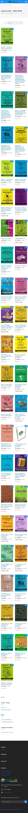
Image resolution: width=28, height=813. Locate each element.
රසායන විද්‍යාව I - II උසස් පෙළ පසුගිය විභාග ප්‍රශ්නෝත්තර (20, 595)
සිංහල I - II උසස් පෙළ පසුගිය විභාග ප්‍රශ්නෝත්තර (21, 535)
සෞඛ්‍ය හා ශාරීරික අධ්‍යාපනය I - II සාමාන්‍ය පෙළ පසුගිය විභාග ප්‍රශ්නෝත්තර (21, 326)
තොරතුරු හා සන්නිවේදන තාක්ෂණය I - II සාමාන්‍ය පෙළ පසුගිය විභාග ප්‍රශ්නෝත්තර (6, 267)
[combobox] (14, 5)
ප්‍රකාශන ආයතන (9, 13)
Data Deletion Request (5, 772)
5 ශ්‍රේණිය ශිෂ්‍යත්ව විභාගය (20, 238)
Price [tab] (2, 715)
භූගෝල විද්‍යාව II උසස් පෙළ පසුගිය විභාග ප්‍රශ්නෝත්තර (6, 297)
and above (7, 721)
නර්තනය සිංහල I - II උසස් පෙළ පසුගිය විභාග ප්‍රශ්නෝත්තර (20, 445)
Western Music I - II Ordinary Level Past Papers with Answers (6, 445)
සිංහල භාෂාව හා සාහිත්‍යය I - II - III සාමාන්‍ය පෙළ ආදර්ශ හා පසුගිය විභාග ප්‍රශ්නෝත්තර (21, 209)
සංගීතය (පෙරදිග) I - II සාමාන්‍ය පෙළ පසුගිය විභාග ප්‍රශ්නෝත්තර (20, 416)
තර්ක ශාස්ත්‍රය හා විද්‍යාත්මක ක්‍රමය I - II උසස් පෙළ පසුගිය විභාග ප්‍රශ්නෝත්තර (7, 506)
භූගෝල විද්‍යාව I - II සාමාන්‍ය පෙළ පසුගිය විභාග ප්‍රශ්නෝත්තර (21, 386)
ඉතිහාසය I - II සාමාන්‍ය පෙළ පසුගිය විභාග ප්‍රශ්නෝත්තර (7, 180)
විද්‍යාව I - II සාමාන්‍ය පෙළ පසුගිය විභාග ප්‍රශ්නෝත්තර (6, 385)
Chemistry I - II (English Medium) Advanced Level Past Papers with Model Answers (6, 148)
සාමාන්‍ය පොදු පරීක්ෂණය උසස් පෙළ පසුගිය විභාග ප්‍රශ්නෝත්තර (6, 475)
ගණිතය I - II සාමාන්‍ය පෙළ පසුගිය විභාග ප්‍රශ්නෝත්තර (20, 180)
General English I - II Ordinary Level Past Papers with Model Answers (20, 475)
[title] (26, 811)
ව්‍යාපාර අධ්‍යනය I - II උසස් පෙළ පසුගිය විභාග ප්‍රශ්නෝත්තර (20, 565)
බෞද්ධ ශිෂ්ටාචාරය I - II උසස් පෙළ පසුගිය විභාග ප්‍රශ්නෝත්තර (6, 595)
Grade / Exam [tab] (5, 703)
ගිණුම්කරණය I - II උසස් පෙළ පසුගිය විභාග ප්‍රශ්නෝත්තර (20, 654)
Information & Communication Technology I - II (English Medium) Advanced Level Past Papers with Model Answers (20, 79)
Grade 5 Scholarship (6, 709)
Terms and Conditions (5, 775)
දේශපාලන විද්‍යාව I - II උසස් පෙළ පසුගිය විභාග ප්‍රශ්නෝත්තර (7, 536)
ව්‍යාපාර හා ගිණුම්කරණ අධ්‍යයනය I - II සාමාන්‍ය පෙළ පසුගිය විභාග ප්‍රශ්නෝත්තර (7, 326)
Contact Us (3, 764)
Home (3, 13)
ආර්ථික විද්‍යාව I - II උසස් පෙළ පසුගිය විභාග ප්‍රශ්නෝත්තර (6, 654)
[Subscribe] (25, 801)
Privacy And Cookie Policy (6, 770)
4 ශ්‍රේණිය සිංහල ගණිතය (6, 238)
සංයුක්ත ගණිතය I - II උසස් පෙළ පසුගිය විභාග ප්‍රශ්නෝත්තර (6, 625)
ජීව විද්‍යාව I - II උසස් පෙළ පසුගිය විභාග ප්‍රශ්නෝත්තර (6, 47)
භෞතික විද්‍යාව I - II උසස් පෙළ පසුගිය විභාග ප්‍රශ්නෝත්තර (20, 625)
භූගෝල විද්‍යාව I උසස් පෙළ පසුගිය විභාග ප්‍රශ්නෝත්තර (20, 505)
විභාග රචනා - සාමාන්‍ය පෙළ (20, 265)
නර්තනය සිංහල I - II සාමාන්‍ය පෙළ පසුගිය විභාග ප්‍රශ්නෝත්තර (6, 356)
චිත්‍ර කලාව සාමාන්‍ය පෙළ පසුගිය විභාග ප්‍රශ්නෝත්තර (6, 415)
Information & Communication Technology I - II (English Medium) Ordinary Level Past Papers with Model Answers (6, 114)
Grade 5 (3, 707)
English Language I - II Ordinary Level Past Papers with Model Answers (6, 209)
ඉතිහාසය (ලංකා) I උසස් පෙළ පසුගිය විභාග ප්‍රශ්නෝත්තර (21, 297)
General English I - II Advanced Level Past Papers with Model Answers (6, 77)
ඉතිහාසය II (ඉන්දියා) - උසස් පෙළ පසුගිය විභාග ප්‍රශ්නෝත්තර (6, 565)
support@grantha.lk (8, 792)
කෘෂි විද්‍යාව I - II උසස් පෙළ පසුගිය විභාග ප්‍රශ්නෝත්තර (6, 683)
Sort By (5, 22)
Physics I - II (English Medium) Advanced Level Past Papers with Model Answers (20, 112)
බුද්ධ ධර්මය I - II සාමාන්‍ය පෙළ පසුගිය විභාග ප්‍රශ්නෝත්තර (20, 356)
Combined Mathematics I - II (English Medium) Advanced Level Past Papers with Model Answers (20, 149)
